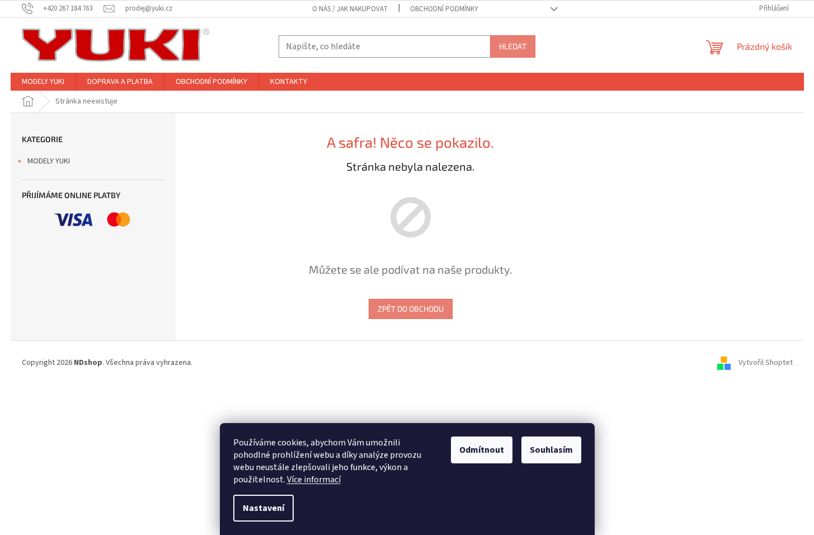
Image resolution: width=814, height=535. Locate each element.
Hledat (512, 46)
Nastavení (263, 508)
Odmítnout (481, 450)
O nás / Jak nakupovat (350, 9)
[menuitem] (43, 82)
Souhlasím (551, 450)
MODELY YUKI (48, 161)
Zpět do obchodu (411, 308)
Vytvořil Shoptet (765, 362)
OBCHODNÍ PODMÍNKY (444, 9)
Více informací (314, 479)
